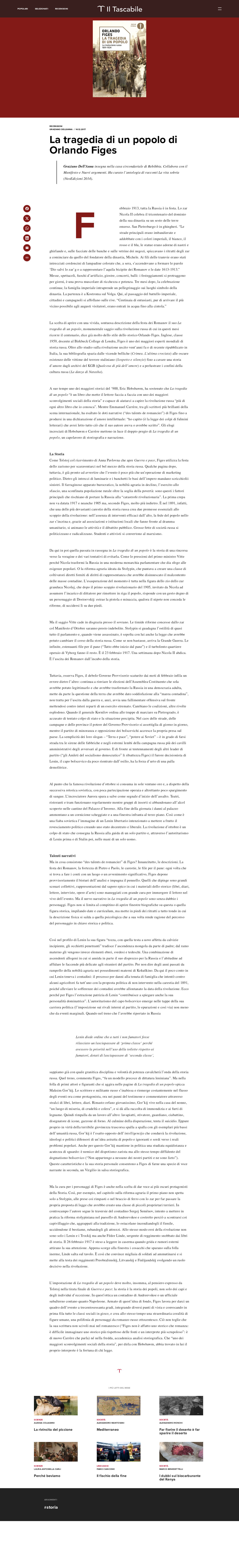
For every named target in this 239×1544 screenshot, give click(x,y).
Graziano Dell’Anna (61, 129)
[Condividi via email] (27, 248)
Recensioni (61, 9)
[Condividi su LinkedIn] (27, 238)
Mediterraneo (108, 1430)
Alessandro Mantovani (110, 1423)
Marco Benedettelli (171, 1469)
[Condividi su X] (27, 218)
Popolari (22, 9)
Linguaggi (103, 1466)
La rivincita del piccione (53, 1430)
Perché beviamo (47, 1476)
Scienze (38, 1419)
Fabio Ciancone (106, 1469)
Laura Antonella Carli (47, 1469)
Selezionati (41, 9)
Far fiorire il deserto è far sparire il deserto (179, 1431)
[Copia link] (27, 257)
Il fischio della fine (112, 1476)
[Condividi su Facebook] (27, 208)
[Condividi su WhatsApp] (27, 228)
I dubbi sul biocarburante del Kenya (180, 1478)
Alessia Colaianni (44, 1423)
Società (101, 1419)
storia (52, 1507)
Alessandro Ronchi (170, 1423)
